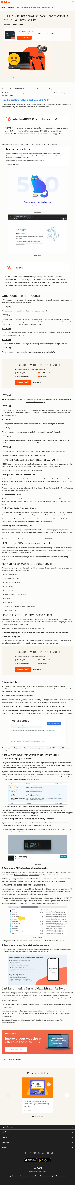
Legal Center (12, 1176)
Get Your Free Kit (23, 382)
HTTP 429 (6, 436)
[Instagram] (30, 1153)
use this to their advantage (35, 402)
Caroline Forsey (17, 25)
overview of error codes (38, 455)
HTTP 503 (6, 447)
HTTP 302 (6, 328)
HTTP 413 (6, 428)
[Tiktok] (52, 1153)
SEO (27, 624)
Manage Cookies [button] (61, 1176)
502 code (30, 619)
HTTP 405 (6, 406)
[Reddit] (48, 1153)
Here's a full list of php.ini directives (26, 875)
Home (3, 7)
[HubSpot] (37, 1168)
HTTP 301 (6, 315)
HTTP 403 (6, 348)
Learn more (37, 382)
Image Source (37, 212)
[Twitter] (39, 1153)
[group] (37, 1095)
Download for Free (24, 38)
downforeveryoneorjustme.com (19, 711)
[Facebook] (26, 1153)
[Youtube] (34, 1153)
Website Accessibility (46, 1176)
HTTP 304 (6, 339)
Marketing (11, 7)
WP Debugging (19, 829)
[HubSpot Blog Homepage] (6, 2)
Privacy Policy (24, 1176)
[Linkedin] (43, 1153)
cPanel (59, 898)
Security (34, 1176)
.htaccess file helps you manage (25, 891)
